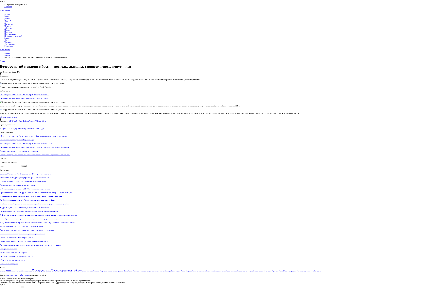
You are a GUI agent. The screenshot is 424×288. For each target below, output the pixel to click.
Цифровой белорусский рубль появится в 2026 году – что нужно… (25, 174)
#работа (287, 271)
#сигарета (300, 271)
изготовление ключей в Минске (18, 275)
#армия (19, 271)
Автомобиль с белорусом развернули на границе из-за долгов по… (25, 178)
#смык (15, 117)
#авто (8, 271)
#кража (178, 271)
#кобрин (162, 271)
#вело (84, 271)
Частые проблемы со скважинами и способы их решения (21, 226)
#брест (54, 270)
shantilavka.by (5, 10)
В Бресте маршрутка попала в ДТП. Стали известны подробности (25, 189)
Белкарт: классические (8, 249)
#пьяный (281, 271)
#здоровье (151, 271)
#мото (212, 271)
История (7, 26)
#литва (183, 271)
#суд (304, 271)
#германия (90, 271)
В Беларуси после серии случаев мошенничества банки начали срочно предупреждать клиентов (38, 215)
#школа (319, 271)
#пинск (255, 271)
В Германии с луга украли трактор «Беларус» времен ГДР (22, 129)
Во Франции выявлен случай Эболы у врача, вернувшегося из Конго (27, 200)
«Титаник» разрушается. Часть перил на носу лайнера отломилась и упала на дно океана (33, 136)
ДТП (6, 22)
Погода (7, 30)
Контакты (8, 7)
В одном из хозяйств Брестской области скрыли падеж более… (23, 181)
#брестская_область (71, 270)
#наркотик (234, 271)
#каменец (156, 271)
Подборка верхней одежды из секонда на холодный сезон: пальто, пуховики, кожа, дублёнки (35, 204)
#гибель (96, 271)
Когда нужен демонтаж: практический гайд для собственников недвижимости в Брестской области (37, 223)
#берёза (48, 271)
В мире (7, 16)
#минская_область (204, 271)
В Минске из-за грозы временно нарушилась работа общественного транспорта (31, 196)
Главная (7, 14)
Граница (7, 20)
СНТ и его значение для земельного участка (16, 256)
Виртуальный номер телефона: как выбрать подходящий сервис (24, 241)
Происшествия (10, 34)
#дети (130, 271)
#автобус (13, 271)
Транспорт (8, 42)
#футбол (313, 271)
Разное (6, 38)
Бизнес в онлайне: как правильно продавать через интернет (22, 234)
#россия (10, 117)
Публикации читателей (13, 36)
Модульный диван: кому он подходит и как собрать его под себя (24, 208)
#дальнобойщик (123, 271)
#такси (308, 271)
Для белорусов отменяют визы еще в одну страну (18, 185)
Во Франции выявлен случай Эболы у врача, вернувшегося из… (24, 95)
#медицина (189, 271)
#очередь (250, 271)
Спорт (6, 40)
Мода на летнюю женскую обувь (12, 260)
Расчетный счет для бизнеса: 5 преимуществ (16, 238)
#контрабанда (170, 271)
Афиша (7, 18)
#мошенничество (220, 271)
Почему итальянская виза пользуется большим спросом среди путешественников (30, 245)
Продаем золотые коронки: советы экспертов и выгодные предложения (27, 230)
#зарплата (144, 271)
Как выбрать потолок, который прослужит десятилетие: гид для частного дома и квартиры (34, 219)
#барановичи (26, 271)
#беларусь (4, 117)
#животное (136, 271)
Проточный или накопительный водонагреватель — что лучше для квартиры (29, 211)
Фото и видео (9, 44)
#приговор (275, 271)
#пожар (261, 271)
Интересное (8, 24)
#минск (195, 271)
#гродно (115, 271)
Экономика (8, 46)
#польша (267, 271)
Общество (8, 28)
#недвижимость (242, 271)
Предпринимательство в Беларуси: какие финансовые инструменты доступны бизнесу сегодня (36, 193)
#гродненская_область (106, 271)
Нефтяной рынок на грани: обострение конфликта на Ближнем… (24, 98)
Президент (8, 32)
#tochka (3, 271)
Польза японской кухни (9, 264)
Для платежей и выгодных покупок (13, 253)
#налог (228, 271)
